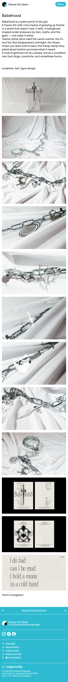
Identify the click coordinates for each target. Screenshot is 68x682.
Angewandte (12, 667)
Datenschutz (13, 654)
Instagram (4, 634)
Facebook (14, 634)
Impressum (12, 650)
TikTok (9, 634)
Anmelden (14, 657)
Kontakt (10, 643)
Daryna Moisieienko (34, 610)
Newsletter (12, 647)
